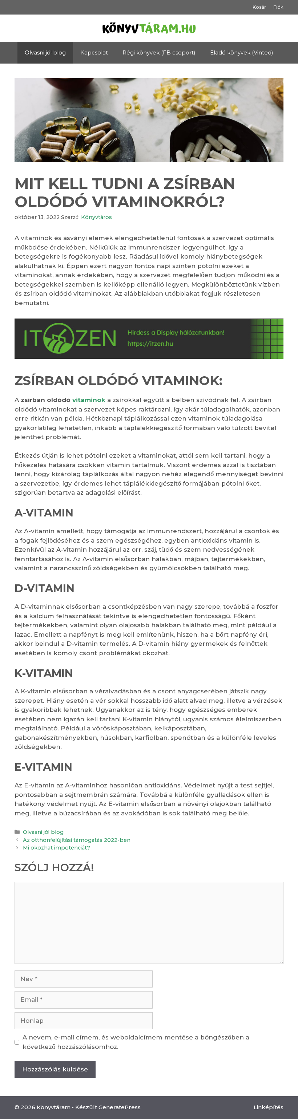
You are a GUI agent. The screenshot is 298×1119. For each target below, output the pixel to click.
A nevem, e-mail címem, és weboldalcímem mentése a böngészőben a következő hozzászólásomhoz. (136, 1042)
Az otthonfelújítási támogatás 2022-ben (76, 840)
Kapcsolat (94, 52)
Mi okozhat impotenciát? (56, 847)
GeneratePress (119, 1107)
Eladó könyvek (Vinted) (241, 52)
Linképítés (268, 1107)
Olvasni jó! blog (45, 52)
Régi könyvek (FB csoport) (159, 52)
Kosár (259, 7)
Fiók (278, 7)
